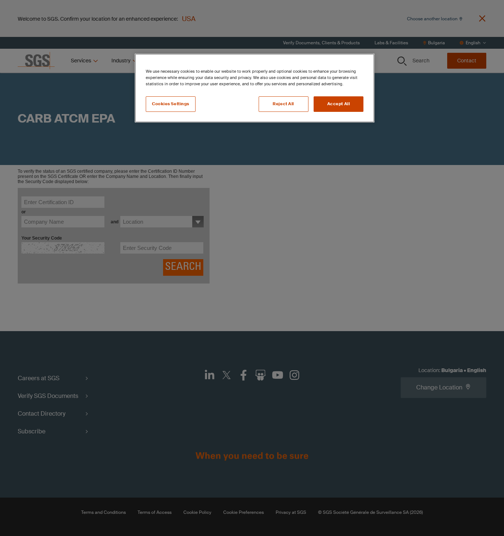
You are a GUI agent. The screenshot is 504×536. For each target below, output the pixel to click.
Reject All (283, 104)
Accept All (338, 104)
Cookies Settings (170, 104)
